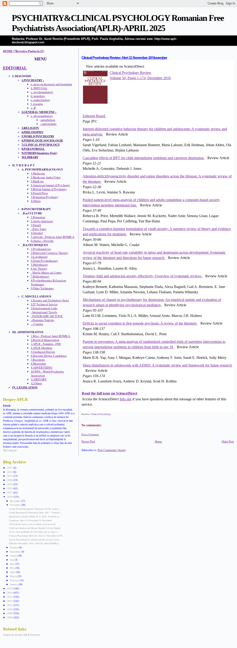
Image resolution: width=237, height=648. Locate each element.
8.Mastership (38, 364)
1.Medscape (38, 173)
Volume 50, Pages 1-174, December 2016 (140, 78)
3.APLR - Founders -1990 (46, 344)
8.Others (36, 201)
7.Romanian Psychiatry (44, 197)
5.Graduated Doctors (43, 352)
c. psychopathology (42, 92)
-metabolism (47, 120)
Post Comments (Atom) (112, 450)
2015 (10, 588)
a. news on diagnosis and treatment (51, 84)
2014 (10, 592)
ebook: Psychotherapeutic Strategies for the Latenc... (35, 508)
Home (158, 441)
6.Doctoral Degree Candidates (49, 356)
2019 (10, 484)
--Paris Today (39, 229)
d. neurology (38, 96)
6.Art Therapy (39, 269)
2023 (10, 467)
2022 (10, 472)
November (15, 504)
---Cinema (37, 324)
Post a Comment (90, 434)
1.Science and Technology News (50, 300)
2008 (10, 617)
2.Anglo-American (42, 221)
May (12, 567)
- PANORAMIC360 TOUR (47, 316)
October (14, 547)
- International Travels (44, 312)
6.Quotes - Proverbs (42, 241)
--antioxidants (48, 124)
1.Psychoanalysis (41, 249)
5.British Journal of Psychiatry (49, 189)
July (12, 559)
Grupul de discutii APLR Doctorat (21, 634)
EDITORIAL (15, 68)
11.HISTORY (39, 379)
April (13, 572)
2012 (10, 601)
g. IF (33, 108)
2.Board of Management (45, 340)
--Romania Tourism (42, 320)
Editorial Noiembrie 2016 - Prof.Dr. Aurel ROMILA (34, 543)
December (15, 501)
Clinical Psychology (101, 414)
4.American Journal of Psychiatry (50, 185)
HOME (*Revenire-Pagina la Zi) (23, 51)
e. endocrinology (40, 100)
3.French (36, 225)
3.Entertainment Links (44, 308)
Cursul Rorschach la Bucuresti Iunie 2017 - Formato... (35, 512)
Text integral (9, 450)
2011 (10, 605)
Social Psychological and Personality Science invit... (35, 539)
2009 (10, 613)
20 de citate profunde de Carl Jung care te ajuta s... (34, 531)
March (13, 576)
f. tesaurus (37, 104)
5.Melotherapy (39, 265)
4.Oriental (37, 233)
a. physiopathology (42, 116)
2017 (10, 492)
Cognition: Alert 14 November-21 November (30, 520)
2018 (10, 488)
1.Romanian (38, 217)
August (14, 555)
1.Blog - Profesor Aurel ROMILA (50, 336)
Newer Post (88, 441)
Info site (125, 399)
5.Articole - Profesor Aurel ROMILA (52, 237)
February (15, 580)
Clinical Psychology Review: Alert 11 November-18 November (124, 58)
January (14, 584)
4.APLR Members (41, 348)
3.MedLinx (37, 181)
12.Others (36, 383)
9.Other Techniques (42, 288)
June (12, 564)
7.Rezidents (38, 360)
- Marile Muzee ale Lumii (46, 273)
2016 (10, 496)
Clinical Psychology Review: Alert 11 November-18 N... (36, 535)
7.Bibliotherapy (40, 276)
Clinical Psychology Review (130, 73)
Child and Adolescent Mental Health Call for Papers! (35, 528)
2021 (10, 475)
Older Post (227, 441)
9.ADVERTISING (41, 368)
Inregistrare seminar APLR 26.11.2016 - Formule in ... (35, 516)
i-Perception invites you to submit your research (32, 524)
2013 (10, 596)
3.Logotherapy (39, 257)
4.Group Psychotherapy (44, 261)
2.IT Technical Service (44, 304)
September (15, 551)
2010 (10, 609)
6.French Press (39, 193)
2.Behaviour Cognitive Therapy (49, 253)
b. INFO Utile (39, 88)
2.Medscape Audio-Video (46, 177)
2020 (10, 480)
